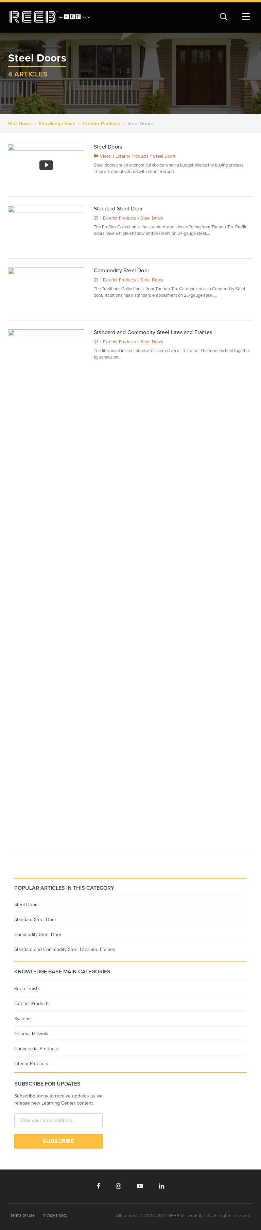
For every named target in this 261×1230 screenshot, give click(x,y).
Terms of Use (22, 1215)
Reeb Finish (26, 988)
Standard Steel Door (118, 208)
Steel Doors (108, 146)
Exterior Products (132, 156)
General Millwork (31, 1034)
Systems (22, 1019)
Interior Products (31, 1064)
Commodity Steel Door (121, 270)
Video (105, 156)
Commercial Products (36, 1049)
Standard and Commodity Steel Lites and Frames (153, 332)
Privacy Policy (54, 1215)
